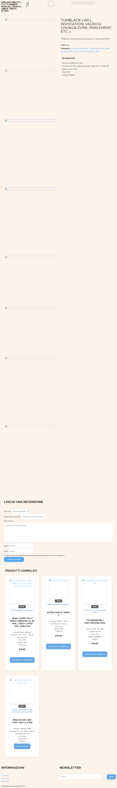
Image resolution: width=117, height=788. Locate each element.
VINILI (98, 52)
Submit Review (14, 559)
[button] (83, 3)
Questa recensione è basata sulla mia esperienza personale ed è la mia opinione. (34, 555)
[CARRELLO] (51, 3)
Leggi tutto (22, 746)
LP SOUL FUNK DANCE (87, 52)
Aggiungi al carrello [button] (22, 660)
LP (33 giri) (74, 49)
